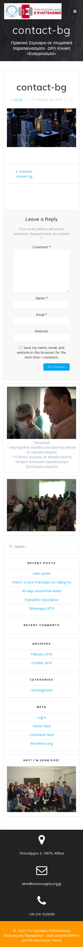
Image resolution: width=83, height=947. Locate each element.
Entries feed (41, 726)
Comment (42, 247)
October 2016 (41, 663)
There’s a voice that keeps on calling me (41, 582)
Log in (41, 717)
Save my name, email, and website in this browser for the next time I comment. (41, 352)
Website (41, 331)
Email (41, 314)
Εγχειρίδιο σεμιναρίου (42, 599)
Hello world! (41, 573)
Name (42, 298)
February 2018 (41, 654)
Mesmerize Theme (48, 940)
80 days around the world (42, 591)
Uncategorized (41, 690)
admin (18, 99)
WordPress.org (41, 743)
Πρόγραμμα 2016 (41, 608)
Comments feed (42, 735)
